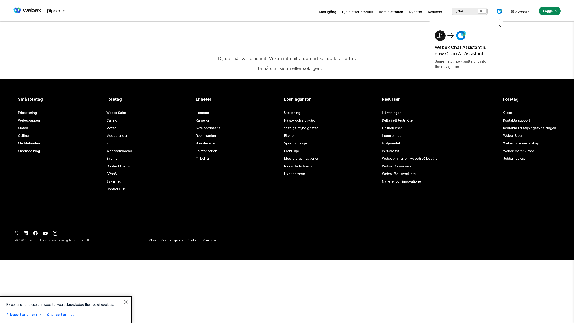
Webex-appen (29, 120)
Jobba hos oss (514, 158)
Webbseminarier (119, 151)
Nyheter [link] (415, 12)
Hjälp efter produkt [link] (357, 12)
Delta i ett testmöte (397, 120)
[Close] (126, 302)
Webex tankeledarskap (521, 143)
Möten (23, 128)
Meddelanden (29, 143)
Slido (110, 143)
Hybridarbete (294, 173)
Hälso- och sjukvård (299, 120)
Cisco (507, 112)
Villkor (153, 240)
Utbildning (292, 112)
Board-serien (206, 143)
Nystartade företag (299, 166)
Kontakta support (516, 120)
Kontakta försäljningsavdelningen (529, 128)
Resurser (435, 12)
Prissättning (27, 112)
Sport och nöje (295, 143)
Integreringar (392, 135)
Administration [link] (391, 12)
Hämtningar (391, 112)
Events (111, 158)
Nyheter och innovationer (402, 181)
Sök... (462, 11)
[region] (66, 309)
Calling (23, 135)
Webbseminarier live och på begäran (410, 158)
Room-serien (206, 135)
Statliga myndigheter (301, 128)
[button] (499, 11)
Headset (202, 112)
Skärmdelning (29, 151)
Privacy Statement (21, 314)
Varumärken (211, 240)
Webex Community (397, 166)
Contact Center (118, 166)
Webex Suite (116, 112)
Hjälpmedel (391, 143)
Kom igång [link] (327, 12)
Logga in (550, 11)
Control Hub (115, 189)
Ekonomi (291, 135)
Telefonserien (206, 151)
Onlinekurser (392, 128)
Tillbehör (202, 158)
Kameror (202, 120)
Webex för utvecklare (398, 173)
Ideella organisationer (301, 158)
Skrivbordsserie (208, 128)
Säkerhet (113, 181)
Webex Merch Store (518, 151)
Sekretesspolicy (172, 240)
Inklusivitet (390, 151)
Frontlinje (291, 151)
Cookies (192, 240)
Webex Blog (512, 135)
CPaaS (111, 173)
